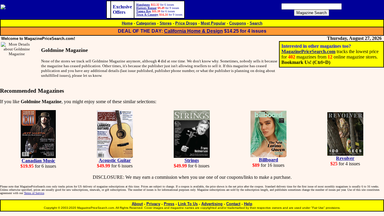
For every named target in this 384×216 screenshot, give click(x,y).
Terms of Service (34, 193)
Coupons (237, 23)
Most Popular (213, 23)
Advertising (212, 204)
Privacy (153, 204)
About (137, 204)
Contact (233, 204)
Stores (166, 23)
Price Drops (186, 23)
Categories (146, 23)
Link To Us (188, 204)
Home (127, 23)
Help (248, 204)
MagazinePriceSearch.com (308, 51)
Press (169, 204)
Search (256, 23)
